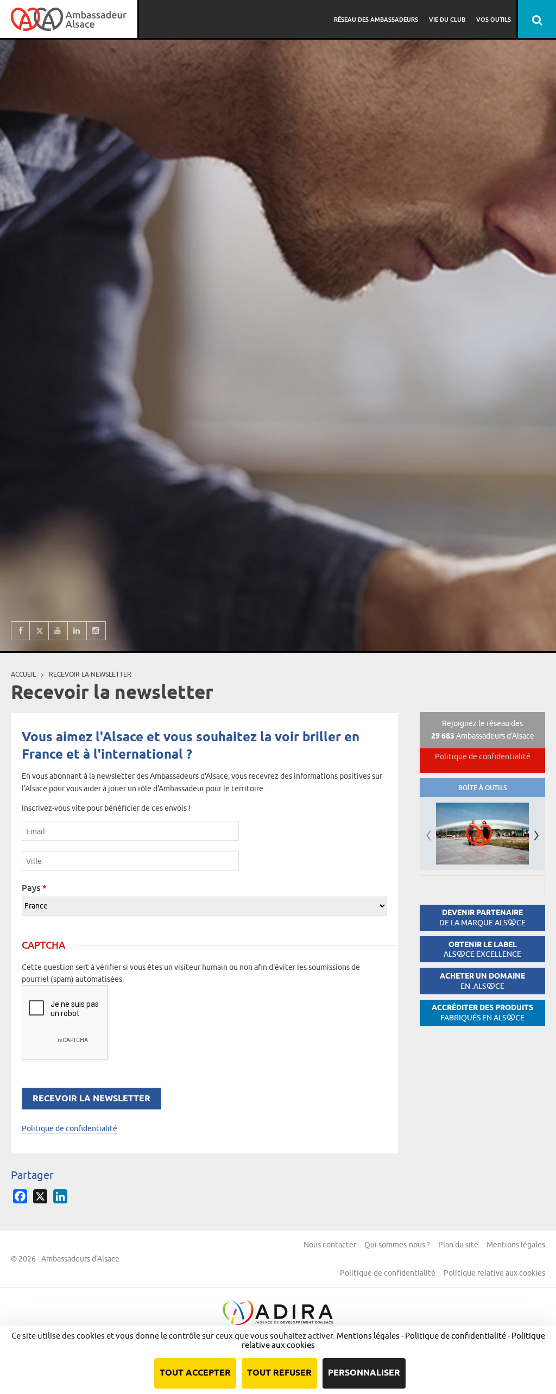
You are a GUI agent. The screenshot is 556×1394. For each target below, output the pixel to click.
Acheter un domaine (482, 981)
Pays (34, 887)
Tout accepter (195, 1373)
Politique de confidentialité (69, 1128)
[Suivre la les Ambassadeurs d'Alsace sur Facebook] (20, 630)
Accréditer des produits (482, 1012)
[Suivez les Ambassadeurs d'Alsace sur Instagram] (96, 630)
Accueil (23, 674)
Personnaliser (364, 1373)
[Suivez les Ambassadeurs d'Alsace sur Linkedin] (77, 630)
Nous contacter (330, 1244)
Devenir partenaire (482, 917)
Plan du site (458, 1244)
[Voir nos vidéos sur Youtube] (58, 630)
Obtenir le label (482, 949)
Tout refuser (279, 1373)
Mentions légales (515, 1244)
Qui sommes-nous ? (397, 1244)
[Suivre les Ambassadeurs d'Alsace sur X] (39, 630)
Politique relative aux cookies (494, 1273)
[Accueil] (68, 19)
